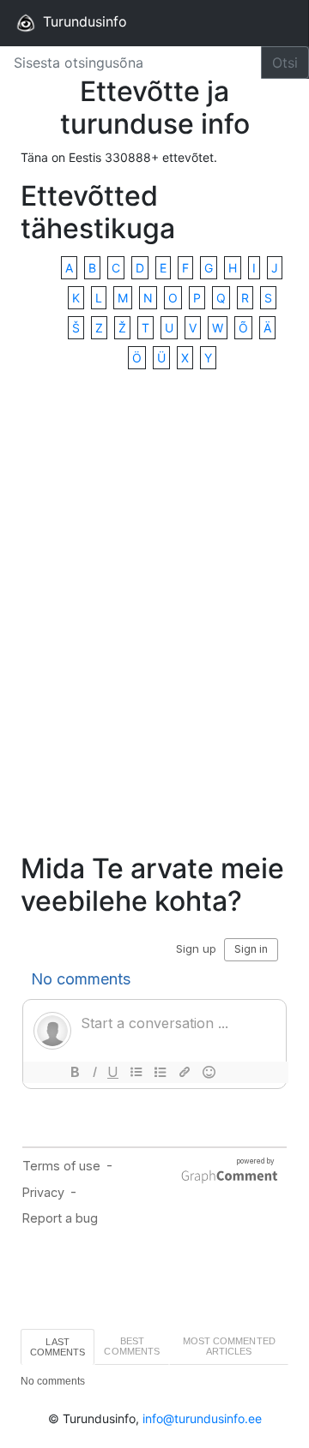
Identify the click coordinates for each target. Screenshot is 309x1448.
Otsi (285, 62)
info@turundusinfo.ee (202, 1418)
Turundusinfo (83, 21)
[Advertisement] (154, 612)
